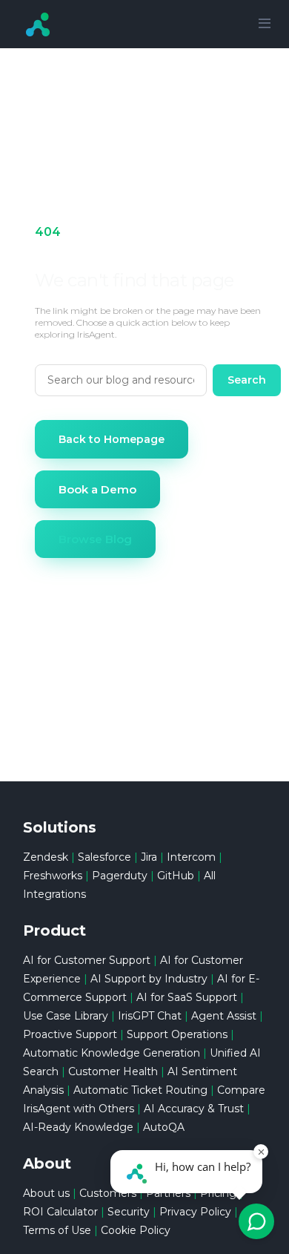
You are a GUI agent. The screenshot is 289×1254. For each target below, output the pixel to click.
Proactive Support (70, 1034)
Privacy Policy (195, 1211)
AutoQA (164, 1127)
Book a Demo (97, 489)
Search (246, 380)
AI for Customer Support (86, 960)
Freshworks (52, 875)
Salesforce (104, 857)
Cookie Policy (135, 1230)
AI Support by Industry (148, 978)
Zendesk (45, 857)
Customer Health (113, 1071)
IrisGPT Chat (150, 1015)
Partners (168, 1193)
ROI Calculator (60, 1211)
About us (46, 1193)
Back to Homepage (112, 439)
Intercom (191, 857)
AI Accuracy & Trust (194, 1108)
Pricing (218, 1193)
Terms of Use (57, 1230)
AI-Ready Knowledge (78, 1127)
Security (128, 1211)
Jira (149, 857)
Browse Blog (95, 539)
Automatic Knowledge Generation (111, 1053)
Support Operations (177, 1034)
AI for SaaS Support (186, 997)
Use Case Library (65, 1015)
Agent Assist (223, 1015)
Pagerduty (119, 875)
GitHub (175, 875)
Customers (107, 1193)
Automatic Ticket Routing (140, 1090)
